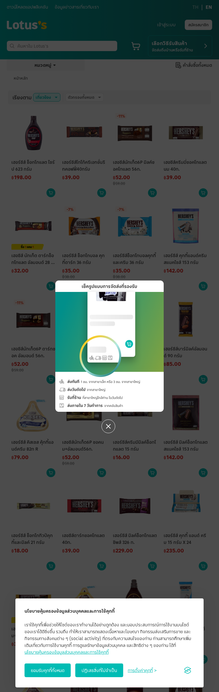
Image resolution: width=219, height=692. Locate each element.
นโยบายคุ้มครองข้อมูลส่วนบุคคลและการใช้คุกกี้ (67, 652)
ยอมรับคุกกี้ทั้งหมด (47, 670)
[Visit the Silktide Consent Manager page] (187, 670)
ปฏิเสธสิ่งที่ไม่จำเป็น (99, 670)
